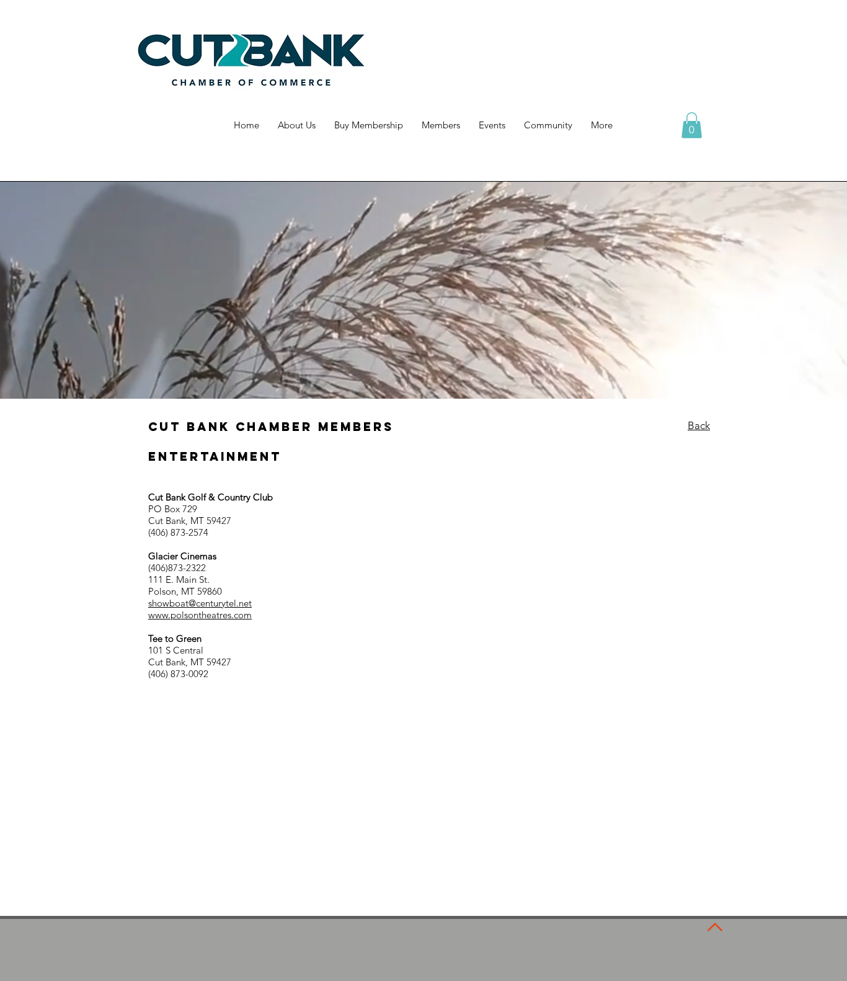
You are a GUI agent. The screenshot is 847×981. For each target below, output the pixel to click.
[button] (692, 125)
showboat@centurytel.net (200, 603)
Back (699, 425)
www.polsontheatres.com (200, 615)
